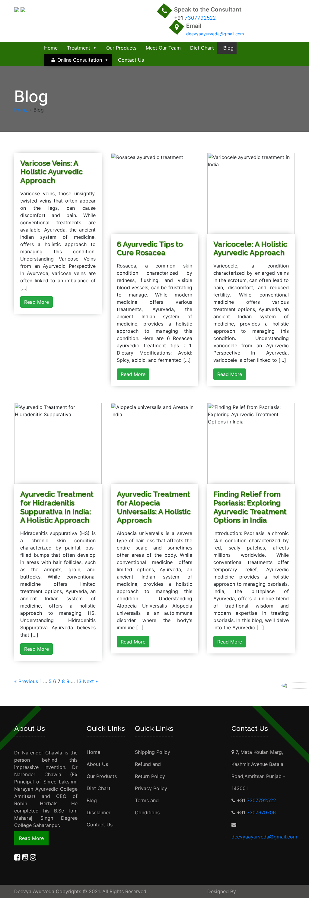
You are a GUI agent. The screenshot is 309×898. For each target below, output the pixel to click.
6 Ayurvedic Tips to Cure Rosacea (150, 248)
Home (51, 48)
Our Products (121, 48)
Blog (228, 48)
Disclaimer (98, 812)
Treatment (78, 48)
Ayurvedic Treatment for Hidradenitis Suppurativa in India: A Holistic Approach (56, 507)
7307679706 (261, 812)
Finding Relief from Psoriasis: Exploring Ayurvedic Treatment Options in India (249, 507)
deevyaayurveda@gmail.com (215, 33)
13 (78, 681)
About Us (97, 764)
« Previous (26, 681)
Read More (36, 302)
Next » (90, 681)
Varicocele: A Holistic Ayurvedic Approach (250, 248)
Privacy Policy (151, 788)
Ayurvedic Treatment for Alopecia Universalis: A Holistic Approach (154, 507)
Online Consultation (79, 60)
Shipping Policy (152, 752)
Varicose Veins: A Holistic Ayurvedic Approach (51, 172)
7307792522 (200, 18)
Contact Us (131, 60)
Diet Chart (202, 48)
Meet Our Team (163, 48)
